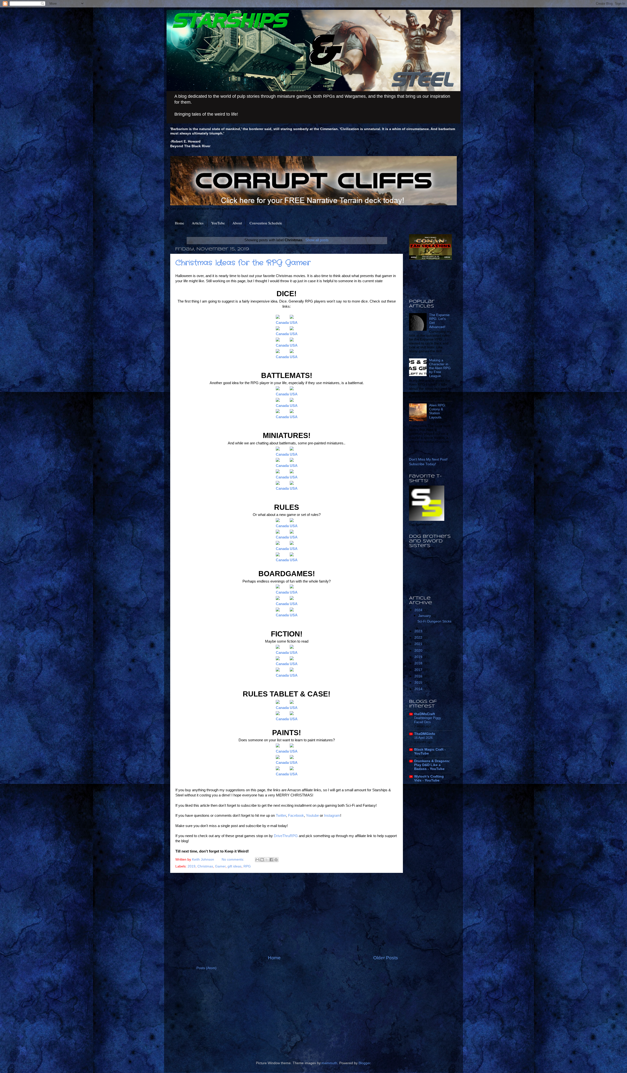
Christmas (205, 866)
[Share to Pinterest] (276, 859)
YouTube (218, 222)
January (425, 616)
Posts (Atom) (206, 968)
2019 (191, 866)
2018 (418, 663)
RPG (247, 866)
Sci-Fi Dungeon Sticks (434, 621)
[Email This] (257, 859)
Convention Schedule (266, 222)
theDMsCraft (424, 714)
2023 (418, 631)
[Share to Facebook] (271, 859)
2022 (418, 637)
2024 (418, 610)
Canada (282, 454)
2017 (418, 670)
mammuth (329, 1063)
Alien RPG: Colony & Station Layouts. (437, 411)
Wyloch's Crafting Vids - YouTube (429, 778)
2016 (418, 676)
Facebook (296, 815)
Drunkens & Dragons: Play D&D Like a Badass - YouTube (432, 765)
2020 (418, 650)
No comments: (233, 859)
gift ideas (234, 866)
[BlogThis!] (262, 859)
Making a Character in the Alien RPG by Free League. (440, 368)
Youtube (313, 815)
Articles (198, 222)
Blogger (364, 1063)
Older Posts (385, 957)
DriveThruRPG (286, 836)
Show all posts (317, 240)
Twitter (281, 815)
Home (179, 222)
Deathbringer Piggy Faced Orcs (427, 720)
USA (294, 323)
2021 (418, 644)
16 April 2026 (423, 738)
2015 (418, 682)
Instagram (332, 815)
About (237, 222)
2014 (418, 689)
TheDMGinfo (424, 734)
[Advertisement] (286, 913)
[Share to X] (266, 859)
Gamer (220, 866)
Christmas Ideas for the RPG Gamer (243, 263)
